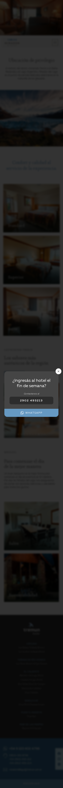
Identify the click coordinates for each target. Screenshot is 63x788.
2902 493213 (31, 400)
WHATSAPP (33, 412)
